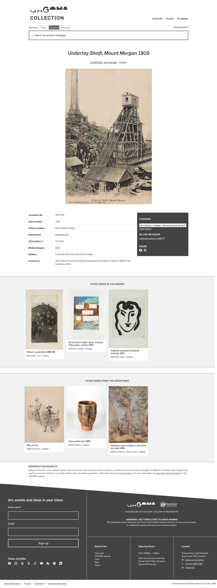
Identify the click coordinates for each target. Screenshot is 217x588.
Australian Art (62, 234)
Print (57, 247)
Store (97, 559)
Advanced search (180, 27)
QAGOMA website (103, 556)
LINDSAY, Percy (33, 448)
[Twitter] (145, 250)
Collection (47, 17)
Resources (65, 27)
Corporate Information (57, 583)
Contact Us (190, 567)
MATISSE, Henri (118, 357)
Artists (169, 18)
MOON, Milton (75, 445)
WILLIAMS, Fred (33, 355)
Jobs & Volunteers (12, 583)
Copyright (39, 583)
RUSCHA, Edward (76, 348)
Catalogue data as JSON (150, 238)
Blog (97, 562)
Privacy (27, 583)
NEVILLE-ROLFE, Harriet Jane (124, 451)
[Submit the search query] (30, 35)
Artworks (157, 18)
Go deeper (182, 18)
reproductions (126, 473)
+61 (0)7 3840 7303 (193, 563)
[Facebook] (140, 250)
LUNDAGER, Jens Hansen (103, 62)
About (97, 565)
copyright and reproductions (168, 473)
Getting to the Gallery (194, 560)
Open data (99, 553)
